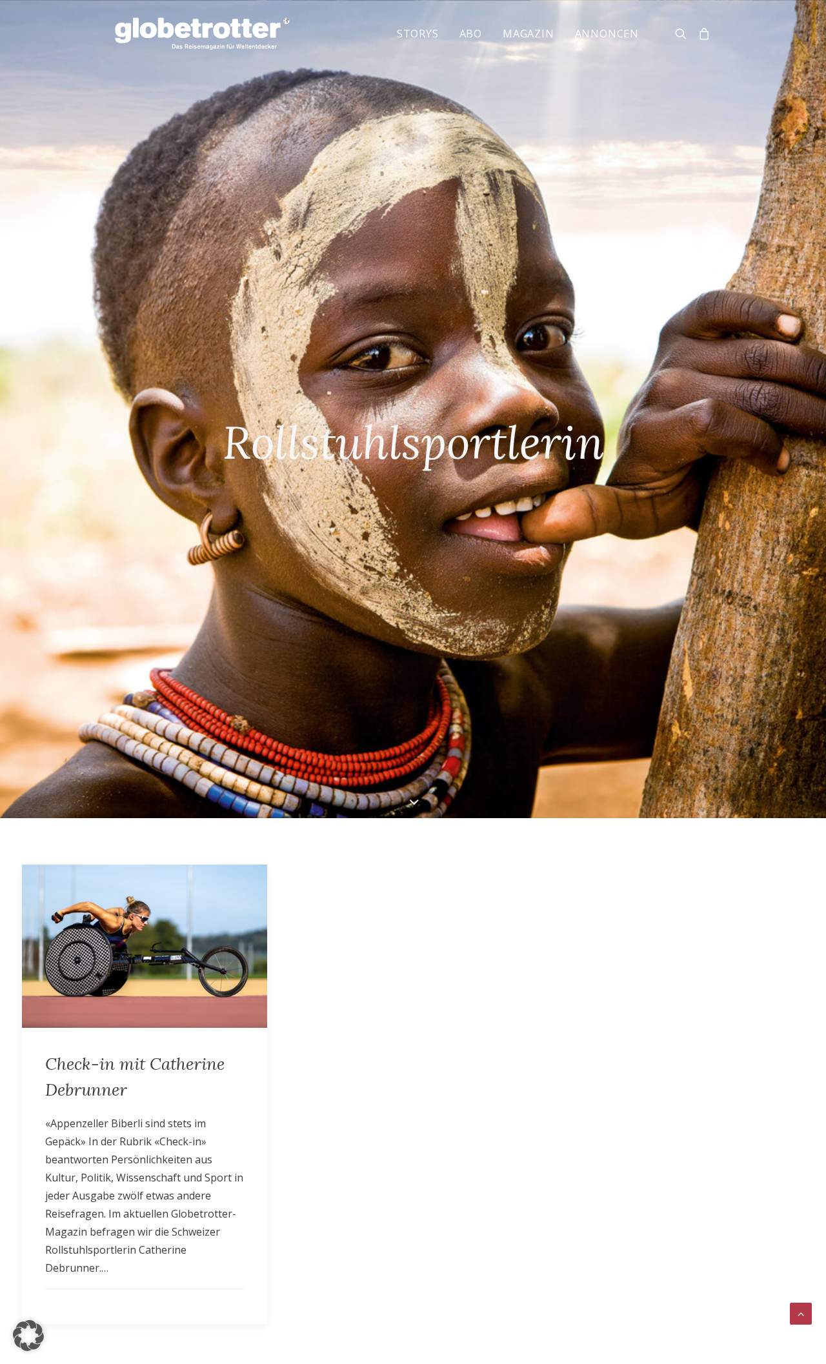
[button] (28, 1335)
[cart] (701, 33)
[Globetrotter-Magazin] (202, 33)
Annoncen (607, 33)
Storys (418, 33)
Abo (470, 33)
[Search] (683, 33)
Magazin (528, 33)
